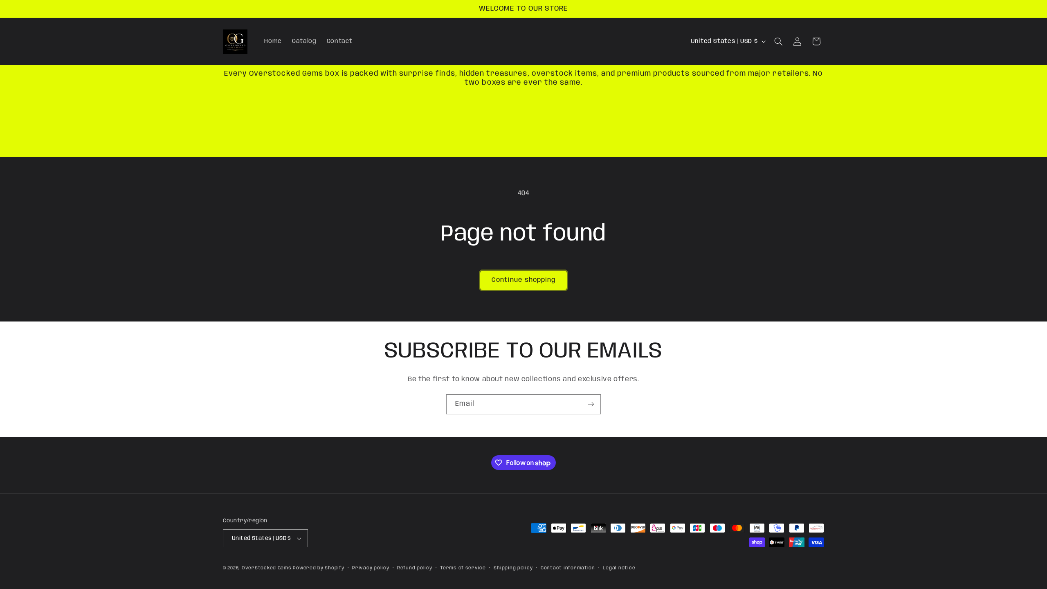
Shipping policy (513, 568)
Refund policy (414, 568)
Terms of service (463, 568)
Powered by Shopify (318, 568)
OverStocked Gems (267, 568)
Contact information (568, 568)
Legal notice (619, 568)
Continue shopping (523, 280)
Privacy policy (370, 568)
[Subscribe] (591, 404)
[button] (778, 41)
